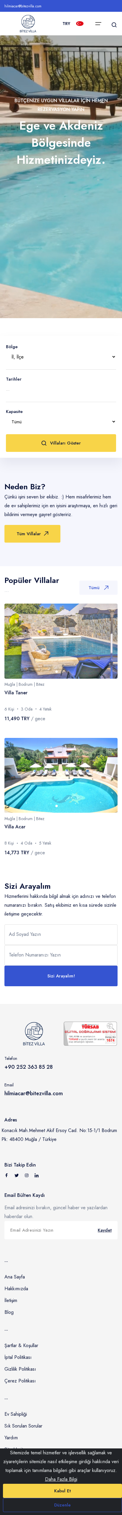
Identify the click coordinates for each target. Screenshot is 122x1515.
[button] (56, 671)
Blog (9, 1312)
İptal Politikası (18, 1357)
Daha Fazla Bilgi (61, 1479)
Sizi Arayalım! (61, 976)
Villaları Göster (65, 443)
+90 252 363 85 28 (28, 1067)
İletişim (10, 1300)
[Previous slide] (14, 641)
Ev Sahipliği (15, 1414)
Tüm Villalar (29, 534)
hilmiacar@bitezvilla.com (22, 6)
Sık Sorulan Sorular (23, 1426)
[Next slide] (107, 641)
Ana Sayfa (14, 1276)
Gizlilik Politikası (20, 1369)
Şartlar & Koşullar (21, 1345)
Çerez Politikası (20, 1380)
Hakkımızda (16, 1288)
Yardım (11, 1437)
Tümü (94, 587)
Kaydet (105, 1230)
